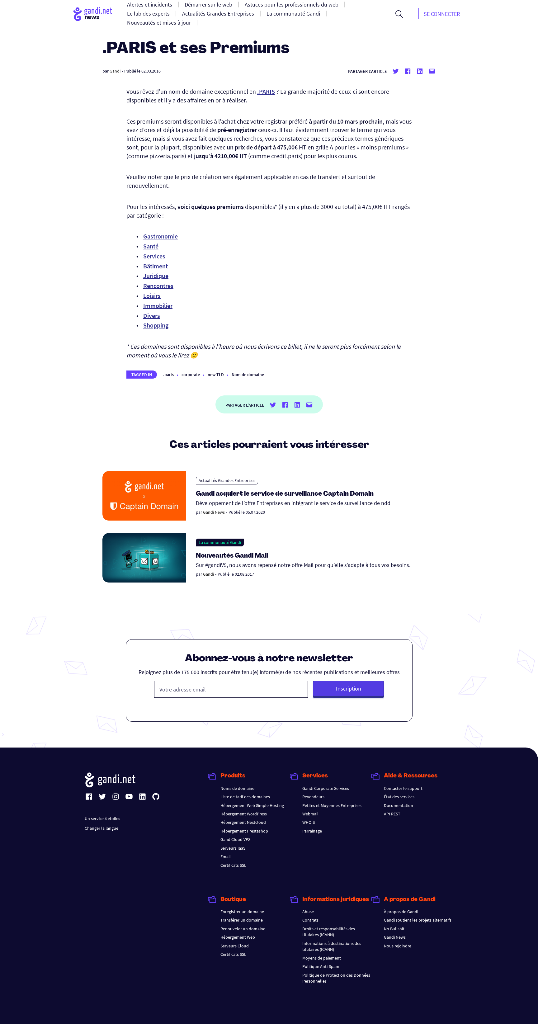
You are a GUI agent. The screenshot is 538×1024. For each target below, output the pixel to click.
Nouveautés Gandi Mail (232, 556)
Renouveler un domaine (242, 929)
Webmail (310, 814)
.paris (168, 374)
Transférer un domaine (241, 920)
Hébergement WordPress (243, 814)
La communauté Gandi (220, 542)
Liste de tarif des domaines (245, 797)
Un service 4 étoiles (102, 818)
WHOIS (308, 822)
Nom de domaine (248, 374)
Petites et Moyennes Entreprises (331, 805)
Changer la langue (101, 828)
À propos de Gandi (401, 911)
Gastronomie (160, 236)
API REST (392, 814)
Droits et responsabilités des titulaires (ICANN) (328, 931)
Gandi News (214, 512)
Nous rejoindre (397, 946)
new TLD (216, 374)
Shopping (155, 325)
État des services (399, 797)
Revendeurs (313, 797)
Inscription (348, 688)
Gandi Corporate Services (325, 788)
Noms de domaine (237, 788)
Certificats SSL (233, 865)
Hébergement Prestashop (244, 831)
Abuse (308, 911)
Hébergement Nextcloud (243, 822)
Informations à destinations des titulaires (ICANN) (331, 946)
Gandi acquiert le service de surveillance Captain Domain (285, 494)
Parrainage (312, 831)
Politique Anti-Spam (320, 966)
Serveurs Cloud (234, 946)
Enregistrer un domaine (242, 911)
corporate (191, 374)
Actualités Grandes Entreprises (227, 480)
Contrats (310, 920)
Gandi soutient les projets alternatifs (417, 920)
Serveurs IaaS (232, 848)
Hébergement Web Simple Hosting (252, 805)
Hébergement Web (237, 937)
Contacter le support (403, 788)
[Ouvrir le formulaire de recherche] (399, 14)
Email (225, 856)
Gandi (115, 71)
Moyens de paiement (321, 958)
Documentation (398, 805)
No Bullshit (394, 929)
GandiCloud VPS (235, 839)
